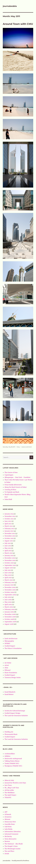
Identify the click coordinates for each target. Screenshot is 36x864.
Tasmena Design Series (13, 677)
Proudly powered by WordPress (20, 860)
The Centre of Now (11, 472)
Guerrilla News (10, 824)
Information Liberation (13, 831)
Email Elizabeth (10, 692)
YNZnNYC (8, 797)
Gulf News (8, 827)
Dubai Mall (8, 499)
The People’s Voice (11, 846)
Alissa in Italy (9, 780)
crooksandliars (10, 754)
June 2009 (8, 599)
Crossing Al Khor (10, 489)
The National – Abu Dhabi (14, 844)
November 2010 (10, 560)
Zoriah (7, 853)
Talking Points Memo (12, 761)
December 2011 (10, 533)
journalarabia (10, 6)
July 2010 (8, 570)
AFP (6, 812)
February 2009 (10, 609)
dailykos (7, 756)
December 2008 (10, 614)
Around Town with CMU (18, 23)
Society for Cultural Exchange (15, 711)
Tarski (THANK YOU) (12, 763)
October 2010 (9, 563)
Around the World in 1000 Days (15, 783)
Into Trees (8, 785)
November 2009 (10, 590)
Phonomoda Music (11, 734)
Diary (18, 447)
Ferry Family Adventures (13, 485)
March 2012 (9, 526)
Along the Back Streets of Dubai (15, 487)
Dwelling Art (9, 732)
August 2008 (9, 624)
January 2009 (9, 612)
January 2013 (9, 514)
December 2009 (10, 587)
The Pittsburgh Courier (12, 849)
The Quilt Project (10, 795)
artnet (7, 665)
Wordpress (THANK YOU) (13, 766)
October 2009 (9, 592)
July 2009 (8, 597)
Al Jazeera (8, 817)
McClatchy (8, 836)
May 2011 (8, 548)
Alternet (7, 819)
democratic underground (13, 758)
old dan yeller (9, 790)
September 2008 (10, 622)
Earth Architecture (11, 638)
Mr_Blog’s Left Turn (12, 788)
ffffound (7, 670)
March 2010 (9, 580)
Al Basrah (8, 814)
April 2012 (8, 524)
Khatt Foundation (11, 672)
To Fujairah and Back (12, 492)
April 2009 (8, 604)
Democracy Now (10, 822)
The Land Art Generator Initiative (16, 715)
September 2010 (10, 565)
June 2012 (8, 521)
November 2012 (10, 516)
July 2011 (7, 543)
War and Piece (9, 851)
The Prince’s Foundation (13, 648)
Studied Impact (10, 646)
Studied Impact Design (12, 713)
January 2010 (9, 585)
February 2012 (9, 528)
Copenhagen (9, 475)
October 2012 (9, 519)
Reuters (7, 841)
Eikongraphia (9, 641)
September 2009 (10, 595)
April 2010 (8, 577)
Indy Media (8, 829)
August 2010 (9, 568)
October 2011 (9, 538)
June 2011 (8, 546)
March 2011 (8, 553)
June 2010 (8, 573)
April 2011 (8, 550)
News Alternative (10, 839)
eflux (6, 668)
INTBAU (7, 643)
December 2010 (10, 558)
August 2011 (9, 541)
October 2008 (9, 619)
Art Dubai (8, 663)
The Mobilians (10, 792)
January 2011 (9, 555)
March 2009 (9, 607)
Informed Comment (11, 834)
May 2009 (8, 602)
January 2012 (9, 531)
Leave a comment (26, 447)
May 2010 (8, 575)
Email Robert (9, 694)
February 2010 (9, 582)
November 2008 (10, 617)
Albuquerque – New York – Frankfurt (17, 477)
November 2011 (10, 536)
